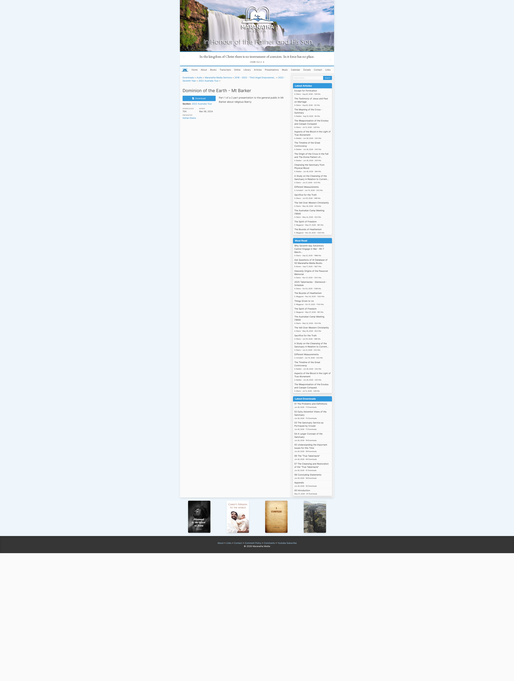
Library (247, 69)
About (204, 69)
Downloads (188, 77)
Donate (307, 69)
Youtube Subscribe (287, 543)
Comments (269, 543)
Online (237, 69)
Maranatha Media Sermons (218, 77)
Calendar (295, 69)
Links (327, 69)
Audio (199, 77)
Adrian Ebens (189, 118)
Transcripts (225, 69)
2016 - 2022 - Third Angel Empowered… (255, 77)
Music (285, 69)
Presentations (272, 69)
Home (195, 69)
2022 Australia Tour (209, 80)
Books (213, 69)
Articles (258, 69)
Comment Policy (253, 543)
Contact (318, 69)
